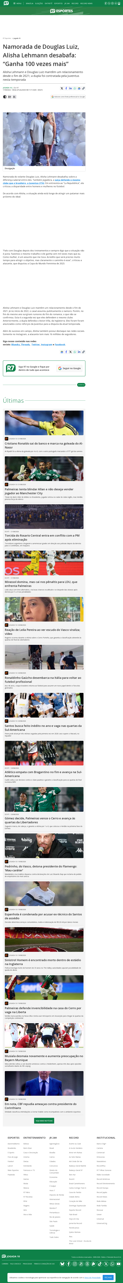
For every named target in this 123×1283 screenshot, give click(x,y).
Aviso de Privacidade (93, 1277)
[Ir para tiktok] (99, 1264)
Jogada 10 (17, 38)
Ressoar (100, 1210)
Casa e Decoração (30, 1152)
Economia (53, 1177)
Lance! (10, 1166)
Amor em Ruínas (75, 1152)
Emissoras (101, 1157)
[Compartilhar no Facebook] (66, 88)
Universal (100, 1219)
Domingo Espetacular (77, 1205)
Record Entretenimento (106, 1183)
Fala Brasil (73, 1214)
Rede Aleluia (101, 1201)
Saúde (51, 1226)
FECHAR (108, 1277)
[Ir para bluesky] (62, 1264)
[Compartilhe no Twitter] (62, 88)
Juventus (81, 385)
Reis (70, 1236)
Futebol (11, 1161)
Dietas (25, 1161)
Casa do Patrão (75, 1192)
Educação (53, 1181)
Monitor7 (53, 1208)
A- (14, 96)
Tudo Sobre (54, 1237)
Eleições (39, 3)
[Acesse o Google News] (79, 88)
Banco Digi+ (101, 1144)
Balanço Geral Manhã (77, 1166)
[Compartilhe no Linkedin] (70, 88)
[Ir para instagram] (112, 3)
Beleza (26, 1144)
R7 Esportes (7, 38)
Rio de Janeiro (54, 1217)
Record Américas (103, 1179)
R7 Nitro (26, 1192)
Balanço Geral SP (76, 1170)
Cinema (26, 1157)
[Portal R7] (6, 3)
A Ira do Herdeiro (75, 1148)
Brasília (29, 3)
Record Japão (102, 1192)
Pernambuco (54, 1212)
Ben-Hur (72, 1175)
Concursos (53, 1166)
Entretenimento (34, 1137)
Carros (52, 1157)
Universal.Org (102, 1223)
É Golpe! (52, 1186)
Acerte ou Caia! (75, 1144)
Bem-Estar (27, 1148)
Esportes (58, 3)
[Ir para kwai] (81, 1264)
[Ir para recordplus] (93, 1264)
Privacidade (27, 1264)
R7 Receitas (28, 1197)
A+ (9, 96)
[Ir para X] (109, 3)
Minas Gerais (54, 1204)
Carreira (100, 1148)
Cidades (52, 1161)
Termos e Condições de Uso (44, 1264)
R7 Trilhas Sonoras (104, 1170)
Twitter (35, 344)
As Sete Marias (75, 1157)
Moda (25, 1183)
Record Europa (102, 1188)
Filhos (25, 1175)
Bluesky (15, 344)
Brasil (51, 1148)
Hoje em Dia (74, 1219)
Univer (99, 1214)
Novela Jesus (74, 1228)
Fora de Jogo (13, 1157)
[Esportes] (61, 11)
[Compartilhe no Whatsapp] (75, 88)
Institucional (106, 1137)
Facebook (60, 344)
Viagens (26, 1205)
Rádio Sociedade (103, 1175)
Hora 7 (52, 1190)
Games (26, 1179)
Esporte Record (75, 1210)
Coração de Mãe (75, 1201)
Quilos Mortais (74, 1232)
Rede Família (102, 1205)
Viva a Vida (27, 1214)
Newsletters (101, 1161)
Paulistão (11, 1175)
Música (26, 1188)
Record (75, 3)
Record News (86, 3)
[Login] (119, 3)
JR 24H (67, 3)
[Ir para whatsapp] (112, 1264)
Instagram (46, 344)
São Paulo (53, 1221)
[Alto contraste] (5, 97)
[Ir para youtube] (118, 1264)
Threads (25, 344)
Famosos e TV (29, 1170)
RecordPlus (101, 1166)
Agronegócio (54, 1144)
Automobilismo (14, 1144)
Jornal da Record (75, 1223)
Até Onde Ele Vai (75, 1161)
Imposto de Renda (56, 1195)
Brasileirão (12, 1148)
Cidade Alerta (74, 1197)
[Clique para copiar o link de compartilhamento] (83, 88)
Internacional (54, 1199)
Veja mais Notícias (44, 1121)
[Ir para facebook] (105, 3)
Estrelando (27, 1166)
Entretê (48, 3)
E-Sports (11, 1152)
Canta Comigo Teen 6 (77, 1188)
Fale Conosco (15, 1264)
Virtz (25, 1210)
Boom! (71, 1179)
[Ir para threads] (87, 1264)
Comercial (101, 1152)
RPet (25, 1201)
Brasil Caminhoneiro (77, 1183)
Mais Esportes (13, 1170)
